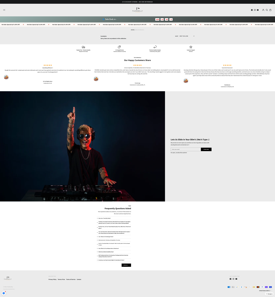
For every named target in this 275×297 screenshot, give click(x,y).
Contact (79, 279)
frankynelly (10, 287)
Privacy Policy (52, 279)
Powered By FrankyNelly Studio (9, 289)
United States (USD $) (264, 290)
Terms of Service (70, 279)
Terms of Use (61, 279)
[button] (266, 10)
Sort (176, 36)
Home (132, 30)
